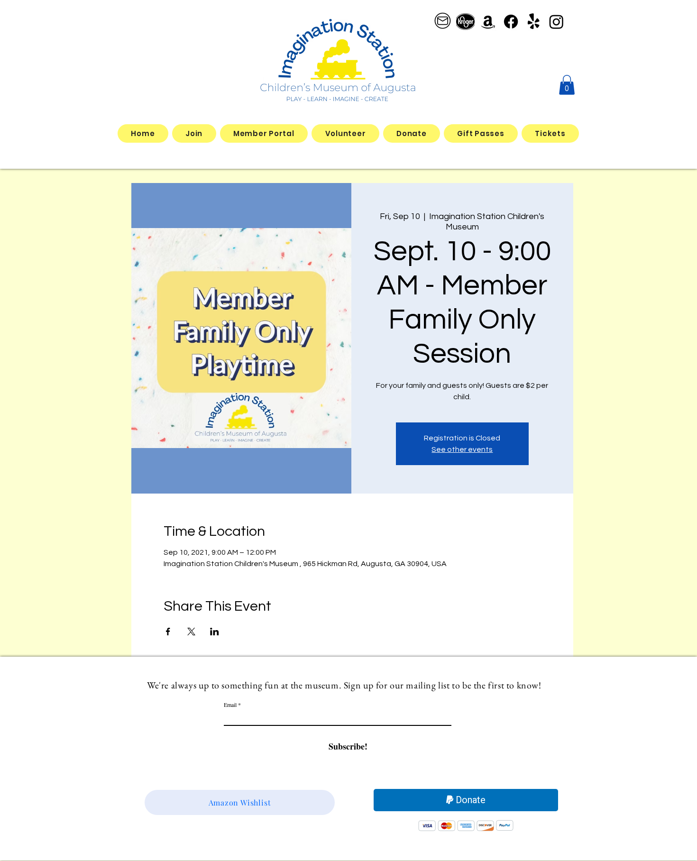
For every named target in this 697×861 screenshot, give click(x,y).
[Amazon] (488, 21)
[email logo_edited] (442, 21)
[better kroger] (465, 21)
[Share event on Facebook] (168, 631)
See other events (462, 449)
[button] (567, 85)
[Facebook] (511, 21)
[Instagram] (556, 21)
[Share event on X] (191, 631)
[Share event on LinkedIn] (214, 631)
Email (230, 704)
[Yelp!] (533, 21)
